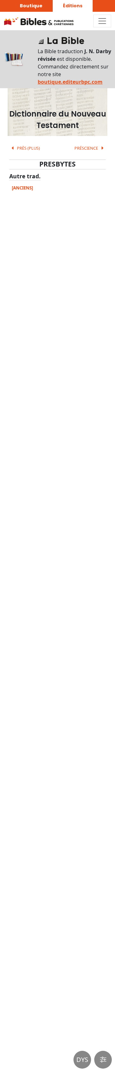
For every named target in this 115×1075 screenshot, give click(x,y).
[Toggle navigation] (102, 21)
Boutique (31, 6)
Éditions (72, 6)
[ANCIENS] (22, 188)
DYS (82, 1059)
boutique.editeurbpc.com (70, 81)
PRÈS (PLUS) (28, 148)
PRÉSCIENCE (86, 148)
